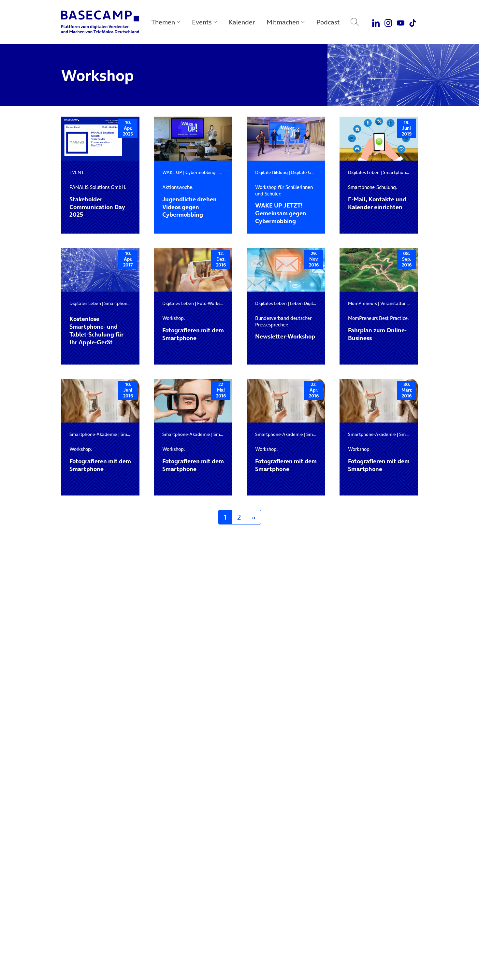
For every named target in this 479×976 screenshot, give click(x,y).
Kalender (242, 22)
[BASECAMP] (100, 22)
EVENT (76, 172)
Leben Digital (303, 303)
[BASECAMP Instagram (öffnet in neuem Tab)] (388, 22)
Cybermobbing (200, 172)
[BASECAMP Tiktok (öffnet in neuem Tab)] (412, 22)
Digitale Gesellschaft (312, 172)
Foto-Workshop (212, 303)
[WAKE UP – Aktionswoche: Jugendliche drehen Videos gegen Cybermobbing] (193, 139)
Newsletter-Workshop (285, 327)
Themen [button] (163, 22)
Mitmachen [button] (283, 22)
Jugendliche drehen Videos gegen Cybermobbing (189, 201)
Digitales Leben (364, 172)
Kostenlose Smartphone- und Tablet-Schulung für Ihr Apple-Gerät (96, 330)
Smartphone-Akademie (93, 434)
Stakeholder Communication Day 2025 (97, 201)
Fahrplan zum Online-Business (378, 328)
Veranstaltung (394, 303)
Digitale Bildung (271, 172)
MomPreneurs (362, 303)
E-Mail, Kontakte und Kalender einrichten (377, 197)
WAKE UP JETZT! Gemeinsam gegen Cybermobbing (284, 204)
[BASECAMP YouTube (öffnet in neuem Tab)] (400, 22)
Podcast (328, 22)
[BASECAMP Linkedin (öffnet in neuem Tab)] (376, 22)
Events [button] (202, 22)
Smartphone (396, 172)
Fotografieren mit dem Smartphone (193, 328)
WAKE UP (172, 172)
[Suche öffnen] (355, 22)
